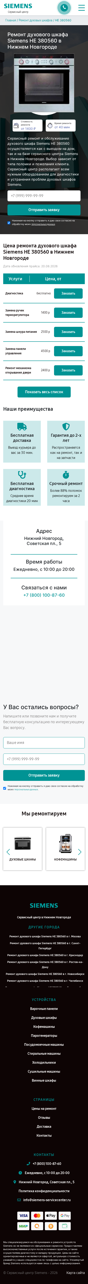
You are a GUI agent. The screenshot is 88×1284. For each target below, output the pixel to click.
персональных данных (43, 224)
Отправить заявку (44, 209)
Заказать (68, 293)
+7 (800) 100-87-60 (44, 595)
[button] (8, 852)
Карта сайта (75, 1273)
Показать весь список (44, 392)
